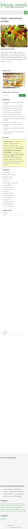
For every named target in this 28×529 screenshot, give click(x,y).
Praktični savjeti (7, 193)
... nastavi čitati (8, 61)
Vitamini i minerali (8, 202)
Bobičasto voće (7, 176)
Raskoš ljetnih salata (8, 49)
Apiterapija (6, 172)
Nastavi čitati (8, 83)
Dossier (5, 181)
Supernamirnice (7, 197)
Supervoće (6, 200)
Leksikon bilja (7, 185)
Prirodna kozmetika (8, 195)
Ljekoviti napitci (8, 189)
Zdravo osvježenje (8, 206)
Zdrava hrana (7, 204)
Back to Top (19, 527)
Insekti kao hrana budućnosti (10, 73)
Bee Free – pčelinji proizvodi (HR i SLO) (14, 491)
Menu (25, 12)
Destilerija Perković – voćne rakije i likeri (14, 494)
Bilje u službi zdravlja (9, 174)
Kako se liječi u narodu (9, 183)
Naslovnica (3, 519)
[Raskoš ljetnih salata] (14, 36)
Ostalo (5, 191)
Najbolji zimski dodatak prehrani (11, 87)
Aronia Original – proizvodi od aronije (13, 489)
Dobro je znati (7, 179)
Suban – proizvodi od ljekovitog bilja (13, 496)
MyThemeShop (13, 527)
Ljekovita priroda (10, 525)
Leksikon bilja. (7, 187)
